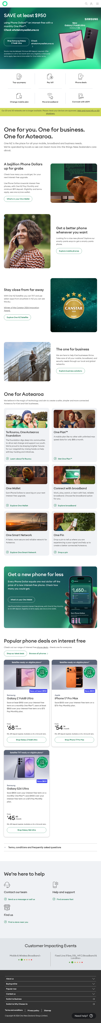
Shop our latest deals (15, 653)
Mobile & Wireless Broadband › (25, 955)
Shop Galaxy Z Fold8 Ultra (26, 740)
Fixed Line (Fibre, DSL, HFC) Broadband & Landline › (76, 957)
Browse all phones (37, 653)
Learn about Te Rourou (20, 459)
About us (10, 979)
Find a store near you (18, 922)
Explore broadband (67, 505)
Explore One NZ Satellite (17, 317)
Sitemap (47, 1010)
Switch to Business (13, 999)
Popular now (11, 989)
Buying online (11, 984)
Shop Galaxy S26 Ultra (26, 830)
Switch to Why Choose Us (16, 1004)
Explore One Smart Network (23, 552)
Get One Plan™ (65, 459)
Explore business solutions (70, 371)
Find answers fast (65, 899)
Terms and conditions (14, 1010)
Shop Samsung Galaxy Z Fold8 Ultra (16, 42)
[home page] (5, 3)
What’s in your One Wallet (21, 599)
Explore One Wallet (19, 505)
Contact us (10, 994)
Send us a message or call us (21, 899)
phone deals (42, 647)
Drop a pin (63, 552)
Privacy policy (33, 1010)
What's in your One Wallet (18, 199)
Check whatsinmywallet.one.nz (42, 42)
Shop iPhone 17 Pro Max (74, 740)
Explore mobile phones (69, 251)
